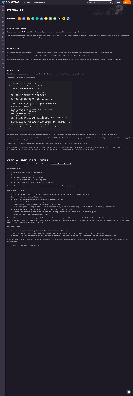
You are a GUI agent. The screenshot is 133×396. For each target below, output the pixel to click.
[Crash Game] (2, 56)
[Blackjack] (2, 41)
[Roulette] (2, 44)
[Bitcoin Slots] (2, 29)
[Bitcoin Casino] (2, 10)
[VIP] (2, 60)
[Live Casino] (2, 33)
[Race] (2, 14)
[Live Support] (2, 64)
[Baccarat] (2, 48)
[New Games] (2, 22)
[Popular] (2, 25)
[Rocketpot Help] (129, 392)
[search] (110, 2)
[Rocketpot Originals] (2, 18)
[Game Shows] (2, 37)
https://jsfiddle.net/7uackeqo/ (61, 164)
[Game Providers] (2, 52)
